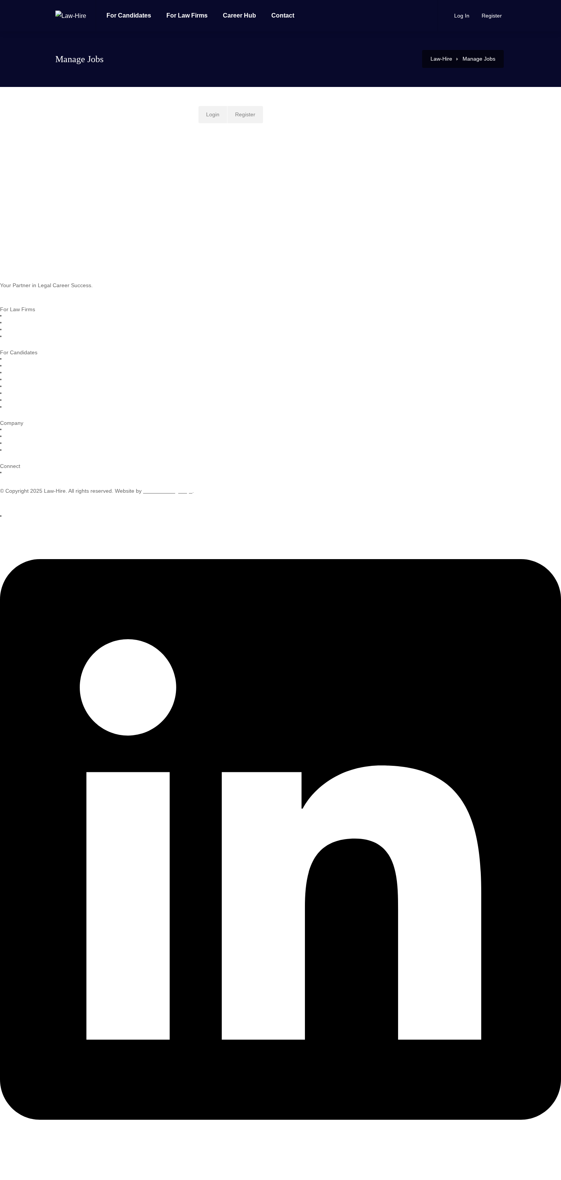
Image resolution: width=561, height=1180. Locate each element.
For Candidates (128, 15)
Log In (461, 16)
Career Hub (239, 15)
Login (212, 114)
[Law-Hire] (70, 5)
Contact (282, 15)
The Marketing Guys (167, 491)
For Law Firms (187, 15)
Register (491, 16)
